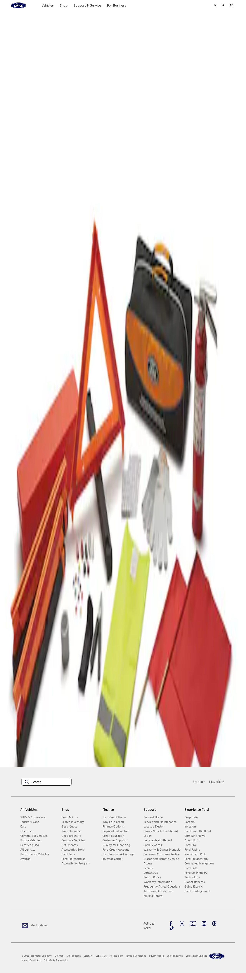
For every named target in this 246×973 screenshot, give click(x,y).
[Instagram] (204, 923)
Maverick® (216, 782)
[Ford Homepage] (216, 956)
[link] (59, 956)
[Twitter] (182, 923)
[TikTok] (172, 928)
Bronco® (198, 782)
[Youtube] (193, 923)
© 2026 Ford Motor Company (37, 956)
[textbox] (46, 782)
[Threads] (214, 923)
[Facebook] (172, 923)
